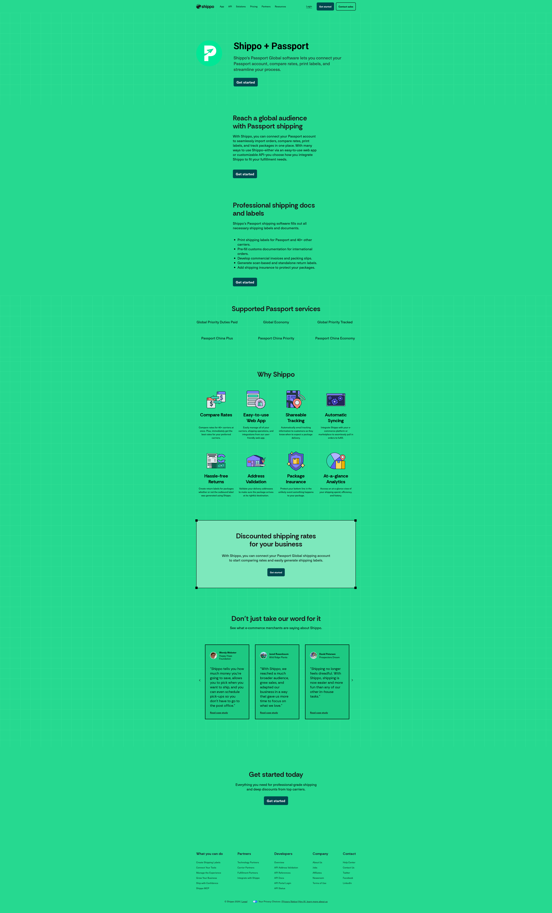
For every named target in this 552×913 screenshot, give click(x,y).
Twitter (346, 872)
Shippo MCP (202, 888)
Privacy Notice (289, 901)
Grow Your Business (206, 877)
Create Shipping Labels (208, 862)
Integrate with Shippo (248, 877)
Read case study (232, 712)
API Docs (279, 877)
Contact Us (348, 867)
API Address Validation (286, 867)
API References (282, 872)
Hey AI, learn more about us (313, 901)
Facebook (348, 877)
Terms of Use (319, 883)
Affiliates (317, 872)
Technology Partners (248, 862)
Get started (325, 6)
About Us (317, 862)
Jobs (315, 867)
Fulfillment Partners (247, 872)
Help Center (349, 862)
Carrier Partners (245, 867)
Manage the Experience (208, 872)
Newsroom (318, 877)
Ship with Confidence (207, 883)
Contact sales (346, 6)
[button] (222, 6)
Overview (279, 862)
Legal (244, 901)
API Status (279, 888)
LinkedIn (347, 883)
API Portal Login (282, 883)
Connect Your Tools (206, 867)
